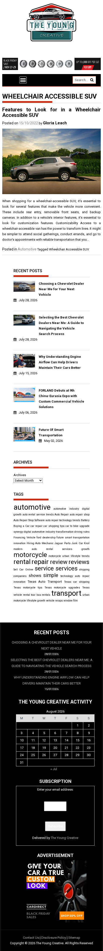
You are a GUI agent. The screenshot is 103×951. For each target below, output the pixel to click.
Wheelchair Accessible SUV (69, 249)
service (44, 568)
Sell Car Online (23, 569)
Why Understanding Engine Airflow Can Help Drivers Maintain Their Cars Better (60, 362)
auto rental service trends (38, 514)
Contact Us (31, 937)
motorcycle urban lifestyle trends (69, 556)
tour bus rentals (40, 594)
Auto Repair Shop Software (29, 520)
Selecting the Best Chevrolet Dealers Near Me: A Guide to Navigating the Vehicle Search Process (61, 325)
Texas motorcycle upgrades (62, 587)
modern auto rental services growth (52, 549)
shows (35, 575)
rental (22, 562)
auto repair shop (80, 514)
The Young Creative (64, 838)
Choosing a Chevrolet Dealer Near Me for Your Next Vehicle (61, 289)
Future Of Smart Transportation (51, 432)
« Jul (53, 769)
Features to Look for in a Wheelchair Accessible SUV (51, 112)
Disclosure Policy (53, 937)
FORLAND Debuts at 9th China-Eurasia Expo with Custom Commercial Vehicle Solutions (61, 399)
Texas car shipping (77, 581)
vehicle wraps (54, 600)
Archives (20, 475)
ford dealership (46, 537)
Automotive (27, 249)
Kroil (87, 543)
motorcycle (30, 555)
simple (50, 575)
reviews (79, 561)
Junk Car (77, 543)
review (59, 561)
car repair (36, 526)
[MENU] (23, 80)
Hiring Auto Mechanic (40, 543)
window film (71, 600)
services (67, 568)
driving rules (82, 531)
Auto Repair (61, 514)
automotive (32, 507)
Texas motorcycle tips (28, 587)
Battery (85, 520)
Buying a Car (22, 526)
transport (66, 593)
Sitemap (74, 937)
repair (40, 562)
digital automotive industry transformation (49, 531)
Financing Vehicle (25, 537)
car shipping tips (54, 526)
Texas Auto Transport (45, 581)
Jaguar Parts (62, 543)
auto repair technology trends (63, 520)
